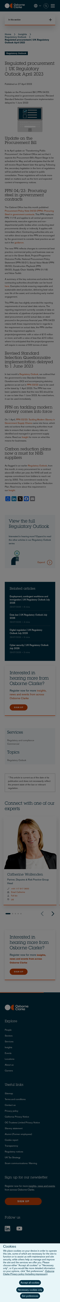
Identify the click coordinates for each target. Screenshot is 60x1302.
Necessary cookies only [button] (30, 1289)
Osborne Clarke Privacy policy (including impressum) (28, 1273)
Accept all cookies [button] (30, 1282)
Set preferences (30, 1295)
